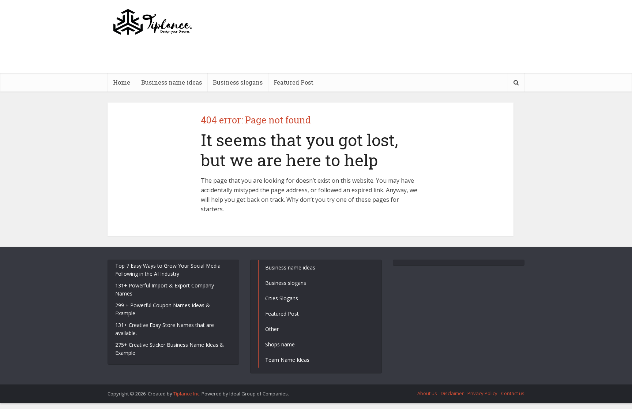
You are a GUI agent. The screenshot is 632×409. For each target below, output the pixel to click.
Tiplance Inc (186, 393)
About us (427, 393)
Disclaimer (452, 393)
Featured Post (293, 82)
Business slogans (238, 82)
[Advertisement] (391, 71)
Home (121, 82)
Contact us (512, 393)
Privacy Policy (482, 393)
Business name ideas (171, 82)
